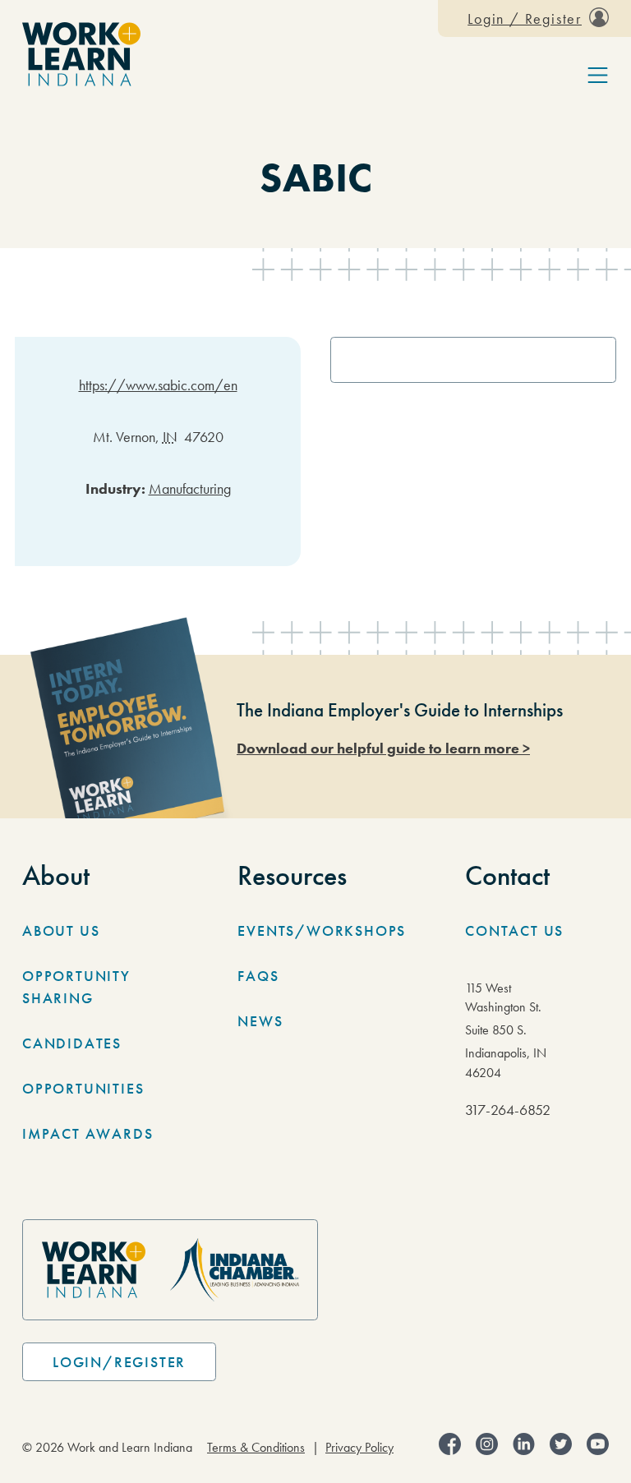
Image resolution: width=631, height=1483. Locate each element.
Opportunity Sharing (76, 986)
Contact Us (514, 930)
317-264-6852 (507, 1109)
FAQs (258, 975)
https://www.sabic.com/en (158, 384)
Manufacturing (190, 488)
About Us (60, 930)
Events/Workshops (321, 930)
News (260, 1020)
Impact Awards (87, 1133)
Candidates (72, 1043)
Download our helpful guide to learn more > (383, 748)
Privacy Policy (359, 1447)
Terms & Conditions (256, 1447)
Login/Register (119, 1361)
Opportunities (83, 1088)
